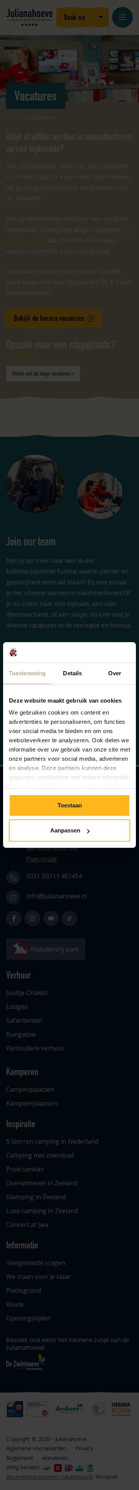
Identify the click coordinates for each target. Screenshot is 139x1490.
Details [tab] (72, 673)
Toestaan (70, 805)
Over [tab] (114, 673)
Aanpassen (65, 830)
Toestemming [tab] (27, 673)
